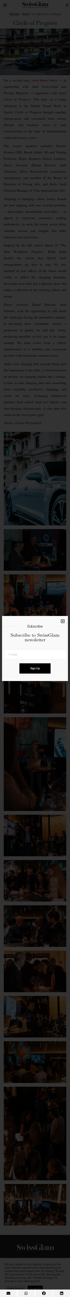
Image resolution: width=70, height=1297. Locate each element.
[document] (35, 648)
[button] (8, 1293)
